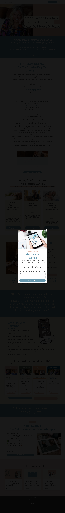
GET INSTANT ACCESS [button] (32, 280)
